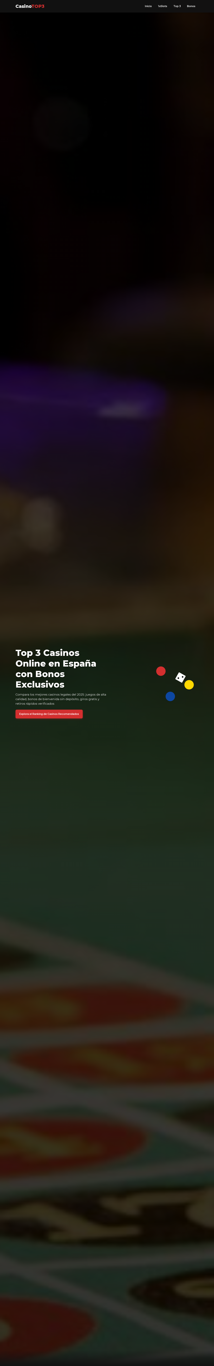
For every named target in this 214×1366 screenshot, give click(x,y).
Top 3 (177, 6)
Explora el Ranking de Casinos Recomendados (49, 713)
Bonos (191, 6)
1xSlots (162, 6)
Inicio (148, 6)
